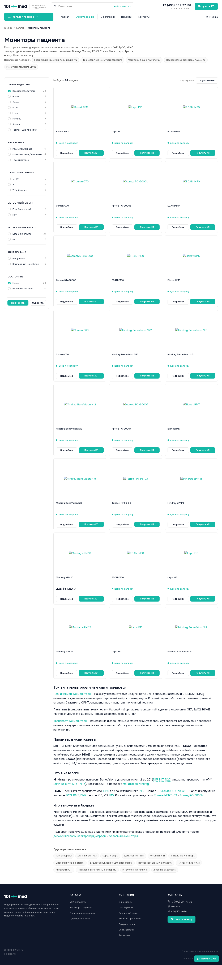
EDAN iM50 (174, 131)
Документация (127, 924)
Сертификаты (126, 929)
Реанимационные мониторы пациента (55, 59)
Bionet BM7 (174, 428)
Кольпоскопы (157, 855)
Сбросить (38, 302)
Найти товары (122, 6)
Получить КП (206, 6)
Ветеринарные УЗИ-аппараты (155, 862)
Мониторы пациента (81, 907)
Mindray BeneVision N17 (181, 651)
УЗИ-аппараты (78, 901)
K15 (111, 795)
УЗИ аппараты (64, 855)
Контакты (144, 16)
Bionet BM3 (62, 131)
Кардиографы (110, 855)
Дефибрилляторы (134, 855)
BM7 (83, 795)
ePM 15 (80, 784)
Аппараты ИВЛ (64, 869)
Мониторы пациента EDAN (21, 66)
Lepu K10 (116, 131)
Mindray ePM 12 (64, 651)
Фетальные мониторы (183, 855)
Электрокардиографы (82, 913)
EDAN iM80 (118, 280)
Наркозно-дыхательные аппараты (97, 869)
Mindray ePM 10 (64, 577)
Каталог (20, 28)
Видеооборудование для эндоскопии (111, 862)
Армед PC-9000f (121, 428)
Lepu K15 (172, 577)
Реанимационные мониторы (72, 694)
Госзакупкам (126, 907)
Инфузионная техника (135, 869)
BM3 (69, 795)
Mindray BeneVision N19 (69, 502)
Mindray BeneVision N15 (181, 354)
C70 (178, 791)
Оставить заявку (181, 919)
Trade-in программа (130, 918)
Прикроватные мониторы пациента (186, 59)
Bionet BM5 (174, 280)
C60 (184, 791)
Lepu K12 (116, 651)
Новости (126, 16)
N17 (161, 779)
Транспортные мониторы (70, 721)
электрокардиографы (91, 836)
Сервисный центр (128, 913)
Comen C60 (62, 354)
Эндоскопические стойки (70, 862)
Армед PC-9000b (121, 205)
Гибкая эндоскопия (189, 862)
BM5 (76, 795)
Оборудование (85, 16)
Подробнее (66, 153)
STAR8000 (167, 791)
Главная (64, 16)
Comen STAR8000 (66, 280)
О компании (108, 16)
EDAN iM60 (118, 577)
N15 (155, 779)
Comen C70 (62, 205)
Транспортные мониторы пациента (102, 59)
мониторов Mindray (136, 784)
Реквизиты (124, 935)
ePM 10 (59, 784)
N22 (167, 779)
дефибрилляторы (64, 836)
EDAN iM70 (174, 205)
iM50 (106, 791)
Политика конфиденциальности (200, 951)
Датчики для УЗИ (87, 855)
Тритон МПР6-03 (121, 502)
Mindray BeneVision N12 (69, 428)
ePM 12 (70, 784)
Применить (18, 302)
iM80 (142, 791)
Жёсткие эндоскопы (164, 869)
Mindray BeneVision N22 (125, 354)
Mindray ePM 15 (176, 502)
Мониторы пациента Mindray (144, 59)
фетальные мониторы (123, 836)
